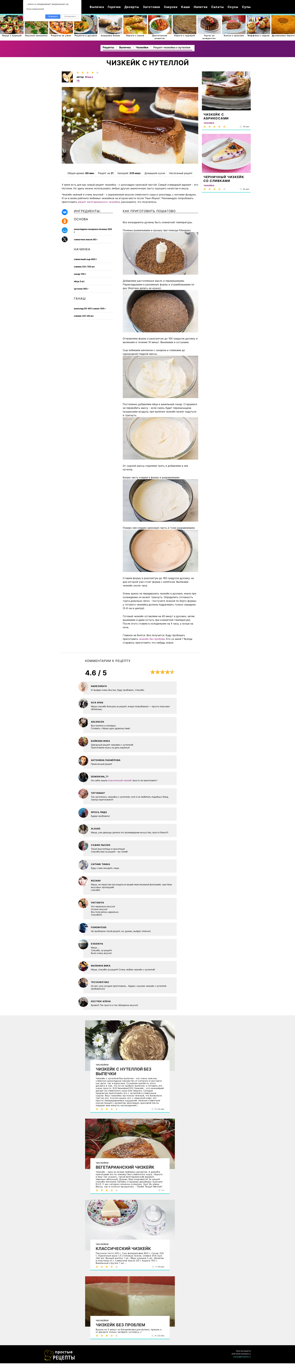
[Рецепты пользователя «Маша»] (67, 81)
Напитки (201, 7)
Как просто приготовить (59, 1355)
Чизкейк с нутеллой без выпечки (123, 1071)
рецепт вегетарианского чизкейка (99, 201)
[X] (65, 239)
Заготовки (151, 7)
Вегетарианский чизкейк (125, 1167)
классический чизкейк (120, 780)
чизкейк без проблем (152, 638)
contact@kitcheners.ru (242, 1357)
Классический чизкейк (123, 1248)
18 (78, 80)
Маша (89, 76)
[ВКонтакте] (65, 212)
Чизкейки (102, 1065)
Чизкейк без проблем (120, 1325)
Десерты (131, 7)
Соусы (233, 7)
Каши (185, 7)
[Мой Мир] (65, 230)
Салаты (217, 7)
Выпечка (97, 7)
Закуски (170, 7)
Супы (246, 7)
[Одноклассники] (65, 221)
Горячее (114, 7)
